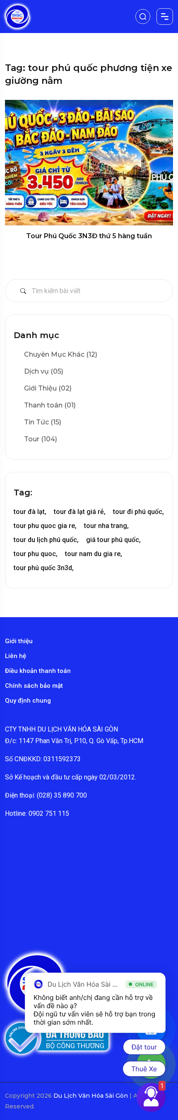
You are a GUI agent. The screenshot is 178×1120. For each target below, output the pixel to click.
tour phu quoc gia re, (45, 526)
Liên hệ (15, 656)
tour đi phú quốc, (138, 512)
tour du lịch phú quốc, (46, 540)
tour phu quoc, (36, 554)
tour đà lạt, (30, 512)
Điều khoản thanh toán (38, 671)
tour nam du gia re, (93, 554)
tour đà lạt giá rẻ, (80, 512)
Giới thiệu (19, 641)
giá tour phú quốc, (113, 540)
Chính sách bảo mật (34, 685)
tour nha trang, (106, 526)
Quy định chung (28, 700)
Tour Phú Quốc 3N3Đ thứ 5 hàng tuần (89, 236)
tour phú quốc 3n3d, (44, 568)
